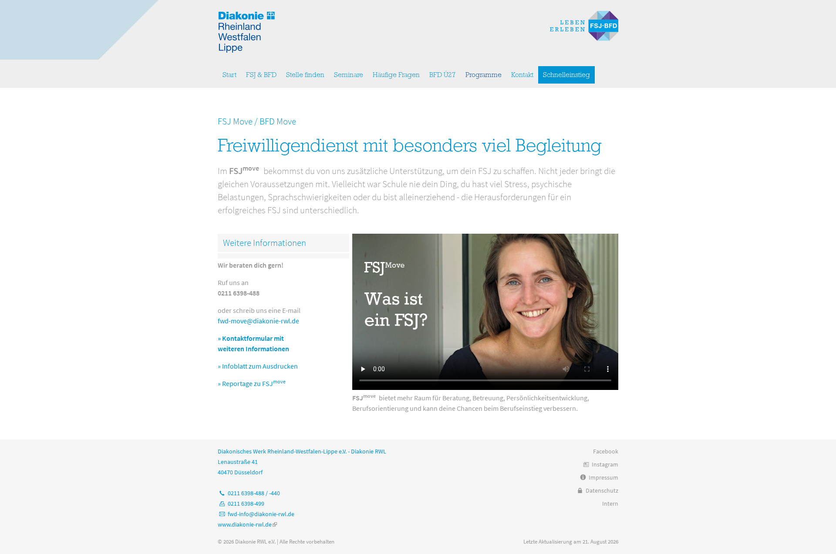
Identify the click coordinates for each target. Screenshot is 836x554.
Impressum (603, 477)
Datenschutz (602, 490)
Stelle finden (305, 75)
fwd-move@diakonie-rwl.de (258, 320)
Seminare (348, 75)
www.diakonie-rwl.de (247, 524)
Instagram (605, 464)
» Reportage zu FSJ (245, 383)
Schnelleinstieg (566, 75)
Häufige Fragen (396, 75)
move (279, 381)
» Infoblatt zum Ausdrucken (258, 366)
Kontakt (522, 75)
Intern (610, 503)
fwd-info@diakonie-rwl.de (261, 514)
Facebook (605, 451)
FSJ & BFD (261, 75)
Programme (483, 75)
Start (229, 75)
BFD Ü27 (442, 75)
